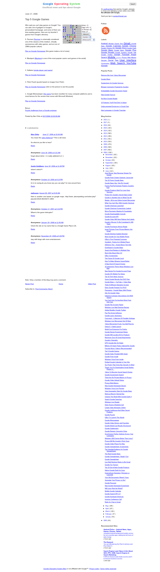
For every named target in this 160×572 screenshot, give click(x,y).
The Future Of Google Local (114, 258)
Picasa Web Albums (129, 57)
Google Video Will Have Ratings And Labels (119, 219)
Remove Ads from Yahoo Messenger (113, 75)
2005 (105, 520)
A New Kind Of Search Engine (115, 264)
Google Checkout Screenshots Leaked (118, 208)
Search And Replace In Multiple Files (117, 250)
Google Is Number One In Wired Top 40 (118, 198)
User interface (128, 60)
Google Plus (130, 50)
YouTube (131, 63)
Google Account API (112, 217)
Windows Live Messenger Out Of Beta (118, 321)
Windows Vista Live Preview (114, 388)
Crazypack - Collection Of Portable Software (120, 318)
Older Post (92, 284)
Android (105, 44)
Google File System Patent (114, 305)
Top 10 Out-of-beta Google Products (117, 467)
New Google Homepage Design (115, 386)
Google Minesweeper (112, 420)
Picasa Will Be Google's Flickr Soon (117, 441)
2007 (105, 150)
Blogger (112, 44)
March (107, 511)
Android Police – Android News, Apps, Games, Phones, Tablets (118, 530)
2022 (105, 120)
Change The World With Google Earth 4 (118, 397)
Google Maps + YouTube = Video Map (118, 282)
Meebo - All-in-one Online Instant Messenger (120, 200)
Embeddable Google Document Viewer (114, 91)
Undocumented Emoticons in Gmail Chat (115, 106)
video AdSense (47, 138)
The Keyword (108, 542)
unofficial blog (108, 9)
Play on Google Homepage (35, 51)
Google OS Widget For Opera (115, 274)
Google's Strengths (111, 340)
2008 (105, 147)
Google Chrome (129, 46)
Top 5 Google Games (112, 351)
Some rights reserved (108, 569)
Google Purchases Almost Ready (116, 227)
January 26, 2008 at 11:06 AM (52, 222)
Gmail (127, 43)
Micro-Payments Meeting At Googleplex (118, 211)
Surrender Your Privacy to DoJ (115, 480)
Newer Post (29, 284)
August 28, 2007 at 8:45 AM (49, 193)
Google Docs (121, 48)
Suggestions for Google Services (112, 83)
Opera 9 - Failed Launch (113, 327)
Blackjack (38, 58)
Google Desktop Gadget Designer (116, 234)
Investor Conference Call (113, 499)
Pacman (37, 39)
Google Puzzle (110, 415)
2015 (105, 128)
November (109, 157)
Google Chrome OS (108, 48)
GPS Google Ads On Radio (114, 343)
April (107, 508)
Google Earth (131, 48)
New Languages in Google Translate (113, 110)
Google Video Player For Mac (115, 444)
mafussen (35, 193)
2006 (105, 152)
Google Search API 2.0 (112, 494)
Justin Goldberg (37, 166)
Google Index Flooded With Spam (116, 354)
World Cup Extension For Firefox (116, 329)
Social (111, 60)
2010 (105, 141)
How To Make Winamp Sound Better (117, 261)
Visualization (105, 63)
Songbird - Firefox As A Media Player (117, 242)
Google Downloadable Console (115, 214)
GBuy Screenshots (111, 256)
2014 (105, 130)
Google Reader (108, 53)
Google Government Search (114, 375)
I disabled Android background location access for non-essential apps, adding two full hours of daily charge (118, 535)
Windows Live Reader (112, 402)
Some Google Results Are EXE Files (117, 279)
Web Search (118, 63)
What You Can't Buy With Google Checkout (119, 203)
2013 (105, 133)
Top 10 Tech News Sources (114, 277)
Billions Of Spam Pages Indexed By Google (120, 346)
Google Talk (132, 53)
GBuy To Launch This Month (114, 417)
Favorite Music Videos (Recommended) (118, 348)
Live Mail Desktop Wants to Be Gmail (117, 462)
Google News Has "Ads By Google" (117, 183)
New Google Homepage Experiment (117, 486)
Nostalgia (119, 57)
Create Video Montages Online (115, 408)
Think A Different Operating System (117, 285)
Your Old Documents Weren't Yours (117, 477)
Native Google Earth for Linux (115, 470)
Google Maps (107, 50)
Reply (33, 146)
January (108, 517)
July (107, 168)
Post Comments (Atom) (44, 289)
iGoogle (104, 66)
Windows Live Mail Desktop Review (117, 307)
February (108, 514)
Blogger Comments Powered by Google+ (115, 87)
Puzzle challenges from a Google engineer (41, 110)
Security (104, 60)
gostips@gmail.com (120, 16)
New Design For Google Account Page (118, 271)
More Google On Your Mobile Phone (117, 237)
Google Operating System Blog (54, 569)
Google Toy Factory (111, 465)
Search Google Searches (113, 399)
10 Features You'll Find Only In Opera (114, 102)
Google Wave (105, 79)
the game (47, 94)
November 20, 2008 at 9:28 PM (52, 236)
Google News (119, 50)
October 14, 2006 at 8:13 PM (52, 180)
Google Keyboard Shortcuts (114, 497)
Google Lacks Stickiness (113, 316)
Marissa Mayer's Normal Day (114, 394)
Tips (117, 60)
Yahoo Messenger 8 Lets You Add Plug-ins (119, 324)
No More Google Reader (109, 98)
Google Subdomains (112, 428)
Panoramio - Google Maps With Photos (118, 290)
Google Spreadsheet (112, 459)
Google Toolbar (107, 55)
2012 (105, 136)
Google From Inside (111, 357)
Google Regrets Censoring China (116, 431)
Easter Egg (119, 44)
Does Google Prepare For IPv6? (116, 287)
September (109, 163)
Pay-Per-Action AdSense (113, 313)
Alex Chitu (35, 134)
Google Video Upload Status (114, 380)
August (108, 165)
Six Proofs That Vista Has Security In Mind (119, 365)
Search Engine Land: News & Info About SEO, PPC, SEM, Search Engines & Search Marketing (118, 553)
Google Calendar (114, 46)
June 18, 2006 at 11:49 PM (54, 166)
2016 (105, 125)
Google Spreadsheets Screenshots (116, 447)
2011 (105, 139)
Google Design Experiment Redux (116, 332)
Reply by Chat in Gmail (113, 502)
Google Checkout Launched (114, 206)
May (107, 506)
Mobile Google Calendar (113, 491)
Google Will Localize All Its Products (117, 335)
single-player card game (43, 70)
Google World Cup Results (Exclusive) (118, 426)
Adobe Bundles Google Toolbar (115, 310)
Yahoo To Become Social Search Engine (118, 372)
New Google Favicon (108, 95)
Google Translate (122, 55)
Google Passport (110, 483)
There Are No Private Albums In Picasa (118, 377)
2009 (105, 144)
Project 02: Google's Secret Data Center (118, 195)
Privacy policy (94, 569)
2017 (105, 122)
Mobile (112, 57)
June (107, 171)
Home (61, 284)
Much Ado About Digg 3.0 (113, 253)
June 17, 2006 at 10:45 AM (53, 134)
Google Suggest (121, 53)
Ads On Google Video (112, 293)
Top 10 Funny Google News (114, 180)
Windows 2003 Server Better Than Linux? (119, 438)
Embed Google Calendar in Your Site (117, 362)
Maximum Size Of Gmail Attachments (118, 337)
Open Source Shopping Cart (114, 405)
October (108, 160)
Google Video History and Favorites (117, 423)
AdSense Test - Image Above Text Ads (118, 245)
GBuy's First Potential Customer (116, 239)
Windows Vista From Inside (114, 359)
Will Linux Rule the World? (114, 488)
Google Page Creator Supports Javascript (119, 178)
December (109, 154)
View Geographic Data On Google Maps (118, 391)
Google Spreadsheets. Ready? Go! (116, 456)
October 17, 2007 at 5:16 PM (52, 209)
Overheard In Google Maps (114, 247)
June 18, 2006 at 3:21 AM (50, 153)
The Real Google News (112, 454)
